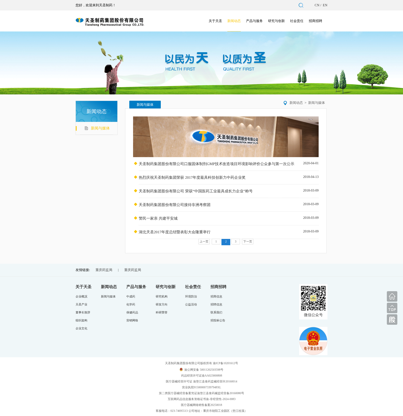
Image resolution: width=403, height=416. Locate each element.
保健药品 (132, 312)
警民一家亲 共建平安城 (229, 218)
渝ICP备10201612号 (225, 363)
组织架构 (81, 320)
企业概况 (81, 296)
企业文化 (81, 328)
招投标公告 (218, 320)
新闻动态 (234, 21)
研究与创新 (276, 21)
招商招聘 (315, 21)
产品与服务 (254, 21)
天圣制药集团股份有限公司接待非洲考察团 (229, 204)
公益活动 (191, 304)
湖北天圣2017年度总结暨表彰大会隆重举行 (229, 232)
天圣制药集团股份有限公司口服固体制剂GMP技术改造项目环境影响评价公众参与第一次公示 (229, 163)
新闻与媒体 (316, 102)
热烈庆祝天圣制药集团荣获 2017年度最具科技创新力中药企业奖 (229, 177)
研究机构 (161, 296)
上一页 (204, 241)
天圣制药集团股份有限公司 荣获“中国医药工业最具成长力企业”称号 (229, 191)
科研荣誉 (161, 312)
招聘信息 (216, 304)
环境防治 (191, 296)
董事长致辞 (83, 312)
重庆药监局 (104, 270)
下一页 (247, 241)
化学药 (130, 304)
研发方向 (161, 304)
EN (324, 5)
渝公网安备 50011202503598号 (203, 369)
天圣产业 (81, 304)
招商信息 (216, 296)
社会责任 (297, 21)
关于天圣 (215, 21)
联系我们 (216, 312)
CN (317, 5)
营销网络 (132, 320)
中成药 (130, 296)
